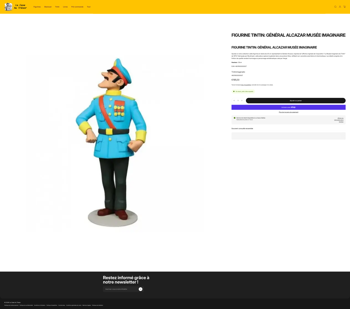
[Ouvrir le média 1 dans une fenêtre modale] (115, 143)
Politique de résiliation (97, 305)
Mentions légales (86, 305)
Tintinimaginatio (238, 72)
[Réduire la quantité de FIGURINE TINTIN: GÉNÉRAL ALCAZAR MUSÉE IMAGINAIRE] (234, 100)
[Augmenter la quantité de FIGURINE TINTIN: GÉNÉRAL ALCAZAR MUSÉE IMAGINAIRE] (242, 100)
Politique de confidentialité (26, 305)
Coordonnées (61, 305)
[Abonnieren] (140, 289)
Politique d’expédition (51, 305)
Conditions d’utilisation (39, 305)
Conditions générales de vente (73, 305)
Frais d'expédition (246, 84)
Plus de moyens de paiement (288, 112)
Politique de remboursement (11, 305)
